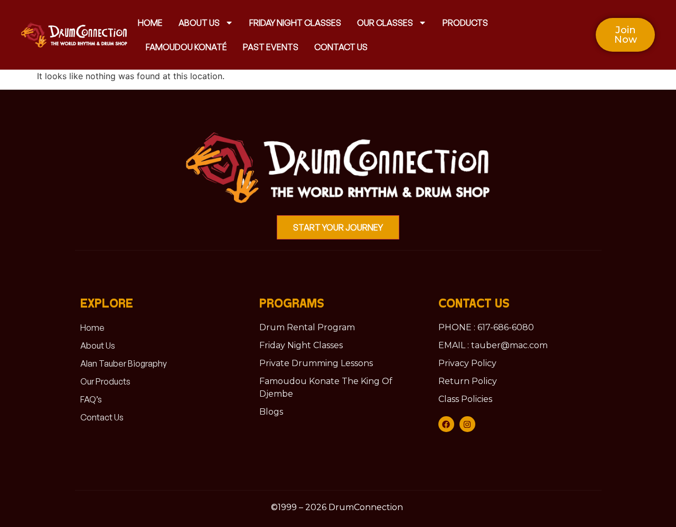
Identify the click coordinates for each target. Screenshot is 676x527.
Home (150, 22)
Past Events (270, 47)
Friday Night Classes (295, 22)
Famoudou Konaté (186, 47)
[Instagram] (467, 424)
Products (465, 22)
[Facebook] (446, 424)
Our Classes (385, 22)
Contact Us (341, 47)
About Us (199, 22)
